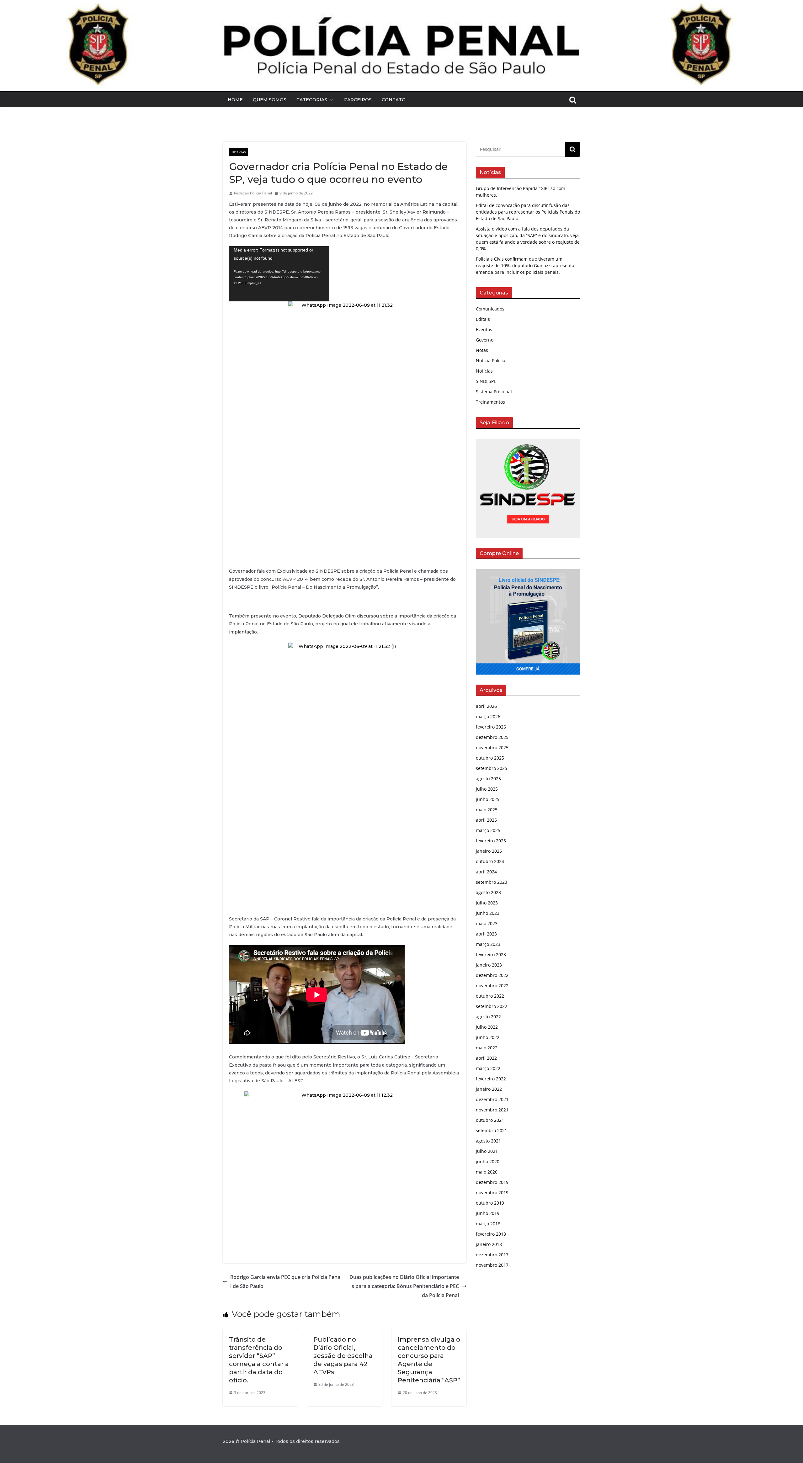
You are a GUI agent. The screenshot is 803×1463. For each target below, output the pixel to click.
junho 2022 (487, 1037)
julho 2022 (487, 1027)
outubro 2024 (490, 861)
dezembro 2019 (492, 1182)
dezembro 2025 (492, 737)
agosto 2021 (488, 1141)
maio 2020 (486, 1172)
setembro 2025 (491, 768)
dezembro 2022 (492, 975)
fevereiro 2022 (491, 1079)
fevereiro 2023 (491, 954)
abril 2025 (486, 820)
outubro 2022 (490, 996)
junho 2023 (487, 913)
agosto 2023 (488, 892)
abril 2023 (486, 934)
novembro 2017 (492, 1265)
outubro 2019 (490, 1203)
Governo (484, 340)
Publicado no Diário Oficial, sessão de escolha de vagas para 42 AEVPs (343, 1356)
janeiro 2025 (489, 851)
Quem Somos (269, 100)
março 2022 (488, 1068)
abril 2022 (486, 1058)
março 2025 (488, 830)
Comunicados (490, 309)
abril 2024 (486, 872)
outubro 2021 (490, 1120)
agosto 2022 (488, 1017)
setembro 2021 (491, 1130)
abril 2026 (486, 706)
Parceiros (358, 100)
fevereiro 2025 (491, 841)
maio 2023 (486, 923)
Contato (394, 100)
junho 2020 (487, 1161)
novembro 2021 (492, 1110)
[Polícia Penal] (401, 7)
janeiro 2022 (489, 1089)
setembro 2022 (491, 1006)
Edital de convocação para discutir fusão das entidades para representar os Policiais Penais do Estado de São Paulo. (528, 211)
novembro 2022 (492, 986)
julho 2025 (487, 789)
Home (235, 100)
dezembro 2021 (492, 1099)
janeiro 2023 (489, 965)
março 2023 (488, 944)
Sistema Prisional (494, 392)
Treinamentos (490, 402)
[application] (279, 273)
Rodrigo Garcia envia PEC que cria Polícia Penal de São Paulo (285, 1282)
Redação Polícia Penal (253, 193)
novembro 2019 (492, 1192)
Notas (482, 350)
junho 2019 (487, 1213)
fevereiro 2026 (491, 727)
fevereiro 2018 (491, 1234)
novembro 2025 (492, 747)
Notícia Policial (491, 360)
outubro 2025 (490, 758)
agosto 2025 (488, 779)
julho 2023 (487, 903)
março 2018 (488, 1224)
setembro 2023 (491, 882)
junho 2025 (487, 799)
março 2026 (488, 716)
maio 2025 (486, 810)
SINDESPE (486, 381)
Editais (483, 319)
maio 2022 (486, 1048)
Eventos (484, 329)
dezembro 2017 (492, 1255)
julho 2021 (487, 1151)
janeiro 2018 (489, 1244)
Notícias (238, 152)
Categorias (311, 100)
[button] (330, 99)
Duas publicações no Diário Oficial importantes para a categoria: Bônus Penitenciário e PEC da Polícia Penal (404, 1286)
